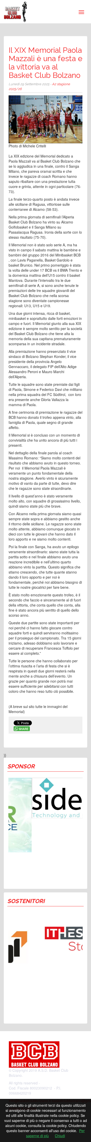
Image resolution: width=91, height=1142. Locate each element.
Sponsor (21, 766)
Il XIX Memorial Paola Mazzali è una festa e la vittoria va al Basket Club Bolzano (45, 63)
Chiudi (60, 1135)
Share (23, 729)
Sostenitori (25, 901)
